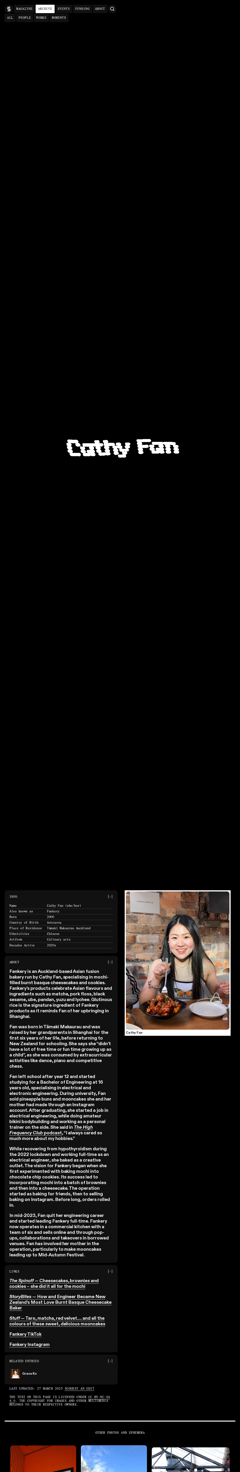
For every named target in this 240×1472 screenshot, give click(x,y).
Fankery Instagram (29, 1344)
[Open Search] (112, 9)
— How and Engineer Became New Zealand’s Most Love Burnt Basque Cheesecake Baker (60, 1303)
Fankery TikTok (25, 1334)
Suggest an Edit (79, 1389)
